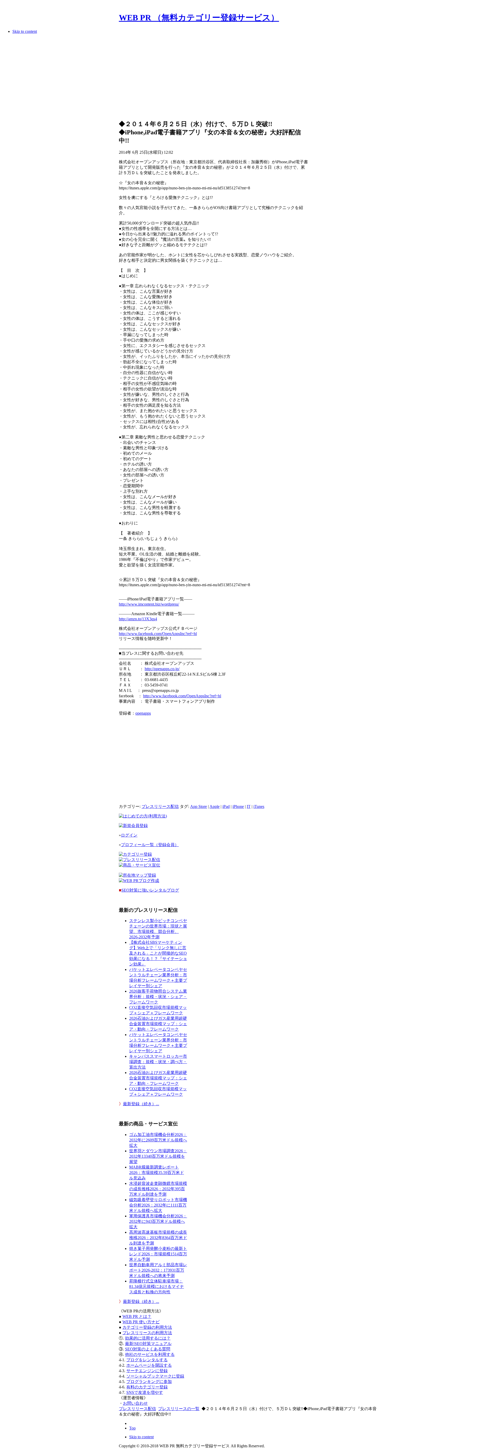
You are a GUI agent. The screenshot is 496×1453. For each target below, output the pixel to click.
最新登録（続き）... (141, 1104)
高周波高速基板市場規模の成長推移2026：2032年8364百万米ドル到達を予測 (158, 1237)
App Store (198, 806)
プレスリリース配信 (160, 806)
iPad (226, 806)
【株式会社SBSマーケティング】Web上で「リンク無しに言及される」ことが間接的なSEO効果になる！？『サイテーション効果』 (158, 953)
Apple (215, 806)
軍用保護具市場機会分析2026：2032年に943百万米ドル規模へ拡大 (158, 1221)
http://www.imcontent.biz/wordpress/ (149, 604)
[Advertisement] (214, 78)
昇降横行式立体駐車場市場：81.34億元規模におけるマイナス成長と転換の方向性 (156, 1286)
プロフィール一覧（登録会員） (150, 845)
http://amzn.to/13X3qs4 (138, 619)
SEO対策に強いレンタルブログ (150, 890)
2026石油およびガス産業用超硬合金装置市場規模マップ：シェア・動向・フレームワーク (158, 1023)
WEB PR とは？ (136, 1316)
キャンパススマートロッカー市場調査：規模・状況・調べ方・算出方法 (158, 1061)
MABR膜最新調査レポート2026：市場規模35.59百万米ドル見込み (156, 1172)
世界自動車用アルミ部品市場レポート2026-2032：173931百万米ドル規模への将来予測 (158, 1270)
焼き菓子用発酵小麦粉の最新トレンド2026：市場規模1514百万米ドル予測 (158, 1254)
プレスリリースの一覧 (178, 1408)
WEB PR (141, 1322)
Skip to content (24, 31)
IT (249, 806)
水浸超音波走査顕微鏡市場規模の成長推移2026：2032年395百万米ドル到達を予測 (158, 1188)
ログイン (129, 835)
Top (132, 1428)
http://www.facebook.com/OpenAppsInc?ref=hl (158, 633)
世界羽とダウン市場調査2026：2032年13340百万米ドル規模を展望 (158, 1156)
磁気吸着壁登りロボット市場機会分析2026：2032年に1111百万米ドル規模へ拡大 (158, 1205)
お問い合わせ (135, 1403)
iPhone (238, 806)
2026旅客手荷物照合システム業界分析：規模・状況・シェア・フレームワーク (158, 996)
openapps (143, 713)
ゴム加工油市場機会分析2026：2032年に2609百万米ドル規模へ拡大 (158, 1140)
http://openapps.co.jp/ (162, 669)
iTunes (258, 806)
